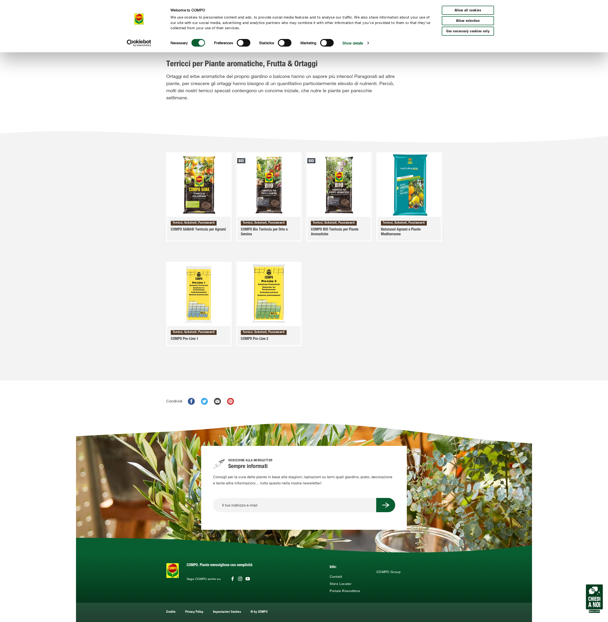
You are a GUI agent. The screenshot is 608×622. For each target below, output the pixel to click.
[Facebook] (232, 579)
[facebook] (191, 401)
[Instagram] (240, 579)
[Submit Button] (385, 505)
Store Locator (341, 584)
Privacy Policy (194, 612)
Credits (171, 612)
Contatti (336, 576)
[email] (217, 401)
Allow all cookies (468, 10)
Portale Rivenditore (345, 591)
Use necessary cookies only (467, 31)
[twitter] (204, 401)
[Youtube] (248, 579)
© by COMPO (259, 612)
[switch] (243, 43)
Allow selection (468, 21)
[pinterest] (230, 401)
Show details (352, 43)
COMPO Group (388, 572)
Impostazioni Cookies (227, 612)
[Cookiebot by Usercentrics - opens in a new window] (139, 43)
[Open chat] (594, 598)
